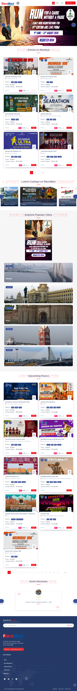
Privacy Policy (68, 689)
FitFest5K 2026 (45, 513)
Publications (7, 670)
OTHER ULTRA (20, 519)
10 (45, 572)
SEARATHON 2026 (46, 114)
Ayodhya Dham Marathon (48, 402)
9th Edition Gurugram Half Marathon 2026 (52, 439)
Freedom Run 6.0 (65, 200)
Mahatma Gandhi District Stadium (13, 478)
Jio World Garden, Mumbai (12, 78)
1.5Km (55, 482)
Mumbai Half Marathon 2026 (13, 76)
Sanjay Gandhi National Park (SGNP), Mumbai (51, 115)
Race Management (8, 663)
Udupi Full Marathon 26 (11, 476)
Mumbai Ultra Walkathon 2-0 (13, 151)
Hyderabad (10, 362)
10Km (16, 82)
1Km (48, 407)
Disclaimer (55, 689)
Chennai (9, 342)
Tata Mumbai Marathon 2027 (49, 151)
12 (53, 572)
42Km (55, 156)
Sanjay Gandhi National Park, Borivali (14, 115)
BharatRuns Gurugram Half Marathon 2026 (17, 402)
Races (5, 659)
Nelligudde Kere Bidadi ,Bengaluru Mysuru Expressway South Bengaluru (57, 478)
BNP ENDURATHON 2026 (12, 114)
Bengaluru (10, 300)
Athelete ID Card (8, 666)
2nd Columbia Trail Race (29, 200)
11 (49, 572)
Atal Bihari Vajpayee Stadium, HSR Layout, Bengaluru (53, 515)
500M (51, 407)
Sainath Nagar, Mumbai (47, 78)
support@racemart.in (16, 649)
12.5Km (13, 119)
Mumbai (43, 153)
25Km (17, 119)
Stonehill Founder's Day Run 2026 (15, 439)
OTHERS (13, 519)
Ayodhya (44, 403)
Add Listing (69, 3)
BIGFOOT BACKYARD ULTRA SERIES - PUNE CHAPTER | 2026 (23, 513)
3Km (48, 119)
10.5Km (48, 444)
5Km (12, 82)
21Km (52, 156)
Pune (8, 321)
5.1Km (20, 407)
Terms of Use (61, 689)
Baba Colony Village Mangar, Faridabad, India (32, 202)
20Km (19, 156)
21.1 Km (20, 82)
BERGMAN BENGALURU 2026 (49, 476)
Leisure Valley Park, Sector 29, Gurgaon (14, 403)
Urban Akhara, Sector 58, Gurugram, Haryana (51, 441)
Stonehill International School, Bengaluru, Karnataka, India (18, 441)
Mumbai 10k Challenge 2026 (49, 76)
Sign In (57, 2)
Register (69, 90)
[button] (3, 25)
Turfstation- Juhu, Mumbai (11, 153)
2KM (48, 482)
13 (57, 572)
